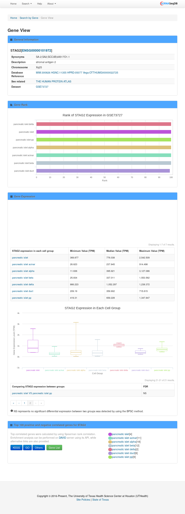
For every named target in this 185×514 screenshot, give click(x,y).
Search (26, 3)
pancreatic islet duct (22, 291)
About (50, 3)
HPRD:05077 (74, 72)
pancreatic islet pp (21, 297)
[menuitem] (13, 3)
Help (39, 3)
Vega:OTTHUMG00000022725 (100, 72)
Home (13, 3)
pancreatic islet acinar (23, 264)
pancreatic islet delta (23, 284)
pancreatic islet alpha (23, 271)
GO (27, 447)
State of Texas (100, 499)
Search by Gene (29, 18)
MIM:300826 (43, 72)
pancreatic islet (20, 257)
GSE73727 (42, 86)
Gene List (54, 447)
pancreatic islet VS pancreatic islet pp (32, 393)
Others (39, 447)
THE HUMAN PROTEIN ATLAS (53, 81)
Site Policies (83, 499)
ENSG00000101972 (36, 50)
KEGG (16, 447)
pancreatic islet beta (22, 277)
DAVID (62, 437)
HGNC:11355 (58, 72)
